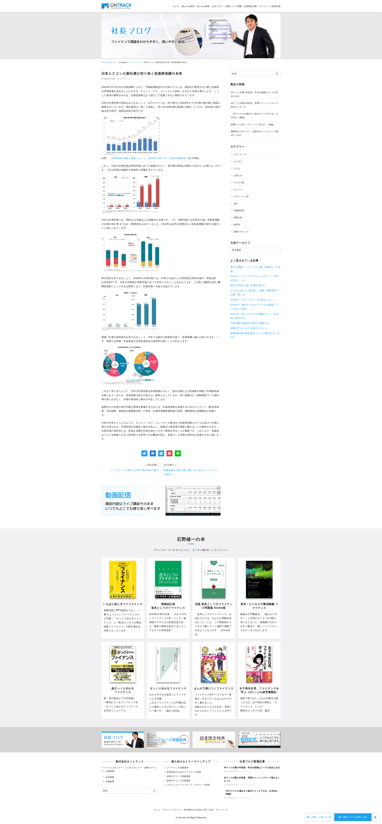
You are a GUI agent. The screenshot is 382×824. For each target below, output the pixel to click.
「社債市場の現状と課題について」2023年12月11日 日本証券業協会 (147, 158)
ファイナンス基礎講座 (177, 767)
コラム (237, 168)
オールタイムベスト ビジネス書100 (188, 550)
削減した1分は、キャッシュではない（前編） (253, 124)
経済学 (237, 224)
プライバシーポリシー (172, 809)
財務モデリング (241, 231)
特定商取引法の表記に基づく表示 (199, 809)
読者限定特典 (250, 6)
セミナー (238, 189)
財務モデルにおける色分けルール (248, 328)
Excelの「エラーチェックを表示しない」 (253, 299)
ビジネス (238, 161)
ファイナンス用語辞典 (270, 6)
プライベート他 (241, 196)
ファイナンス (134, 62)
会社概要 (110, 777)
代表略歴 (110, 781)
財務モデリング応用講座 (178, 780)
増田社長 (238, 217)
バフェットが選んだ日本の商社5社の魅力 (134, 470)
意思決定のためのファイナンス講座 (184, 771)
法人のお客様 (203, 6)
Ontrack (182, 817)
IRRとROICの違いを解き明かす (247, 285)
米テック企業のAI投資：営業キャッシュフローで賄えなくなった (252, 779)
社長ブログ (217, 6)
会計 (236, 203)
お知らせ (238, 175)
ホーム (176, 6)
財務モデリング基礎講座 (178, 776)
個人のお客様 (188, 6)
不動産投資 (239, 210)
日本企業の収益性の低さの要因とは (249, 323)
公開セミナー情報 (233, 6)
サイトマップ (222, 809)
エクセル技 (239, 182)
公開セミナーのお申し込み (354, 816)
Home (104, 62)
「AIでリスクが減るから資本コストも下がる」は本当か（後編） (251, 792)
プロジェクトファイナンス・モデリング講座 (188, 784)
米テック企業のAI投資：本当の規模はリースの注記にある (252, 767)
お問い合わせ (321, 816)
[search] (277, 73)
